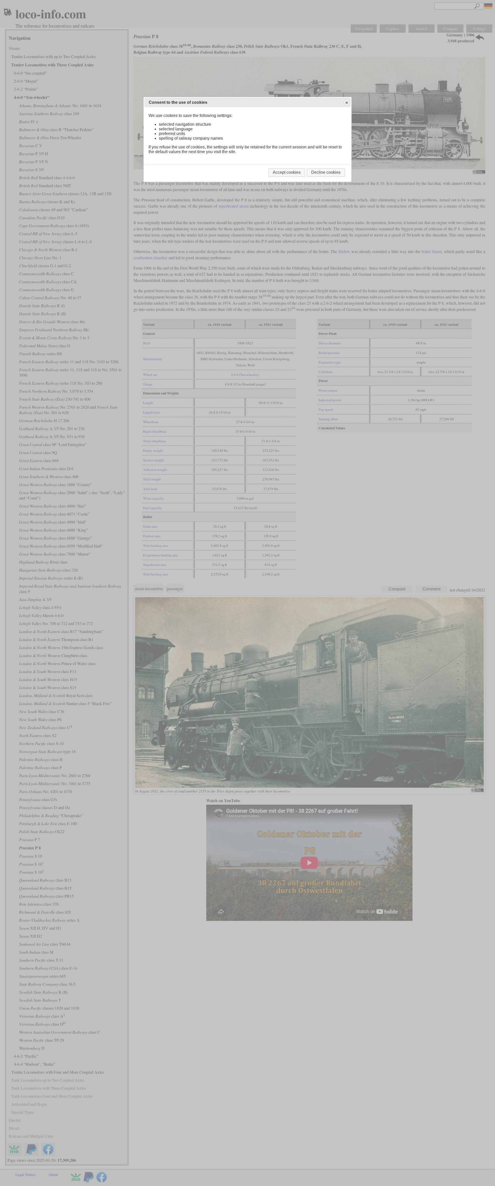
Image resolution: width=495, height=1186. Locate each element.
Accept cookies (287, 172)
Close (346, 102)
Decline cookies (326, 172)
